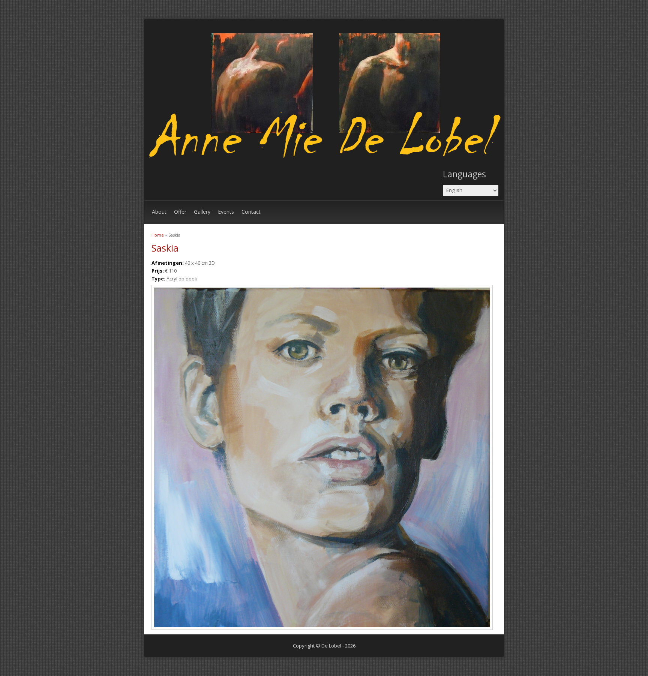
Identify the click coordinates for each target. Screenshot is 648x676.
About (159, 211)
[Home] (326, 159)
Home (158, 235)
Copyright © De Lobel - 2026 (324, 645)
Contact (251, 211)
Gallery (202, 211)
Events (226, 211)
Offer (180, 211)
